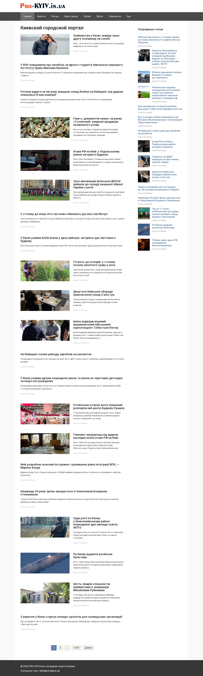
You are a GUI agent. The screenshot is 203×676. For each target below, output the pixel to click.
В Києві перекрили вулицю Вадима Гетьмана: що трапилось (167, 75)
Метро (100, 16)
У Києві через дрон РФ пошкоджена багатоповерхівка (164, 243)
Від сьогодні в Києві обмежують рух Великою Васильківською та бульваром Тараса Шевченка (160, 120)
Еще (129, 16)
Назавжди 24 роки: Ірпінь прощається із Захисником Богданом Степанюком (159, 199)
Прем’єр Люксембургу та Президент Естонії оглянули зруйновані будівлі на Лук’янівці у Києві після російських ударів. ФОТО (165, 57)
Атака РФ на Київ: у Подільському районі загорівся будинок (164, 144)
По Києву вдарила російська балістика (163, 226)
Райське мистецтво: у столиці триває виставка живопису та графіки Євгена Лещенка (159, 40)
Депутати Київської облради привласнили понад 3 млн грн (164, 175)
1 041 (76, 647)
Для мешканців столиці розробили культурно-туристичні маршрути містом (160, 107)
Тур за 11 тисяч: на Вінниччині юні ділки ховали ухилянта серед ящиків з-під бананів (165, 212)
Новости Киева (80, 51)
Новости (41, 16)
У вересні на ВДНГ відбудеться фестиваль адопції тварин (165, 159)
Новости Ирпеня (81, 202)
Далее (88, 647)
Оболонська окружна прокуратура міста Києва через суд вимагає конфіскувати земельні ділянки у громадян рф (166, 92)
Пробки (87, 16)
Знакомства (115, 16)
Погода (55, 16)
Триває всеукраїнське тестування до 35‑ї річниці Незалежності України (158, 188)
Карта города (71, 16)
